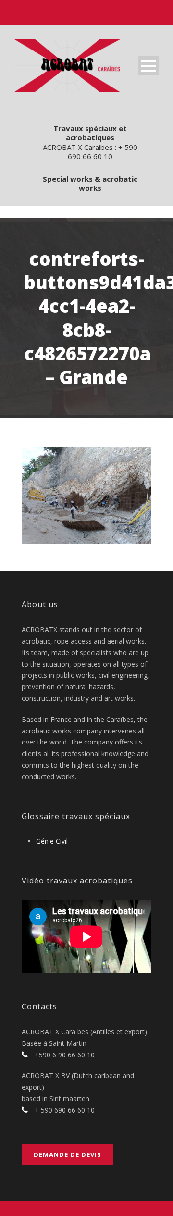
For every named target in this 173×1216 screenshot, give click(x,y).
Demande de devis (67, 1154)
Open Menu (148, 65)
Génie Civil (52, 840)
